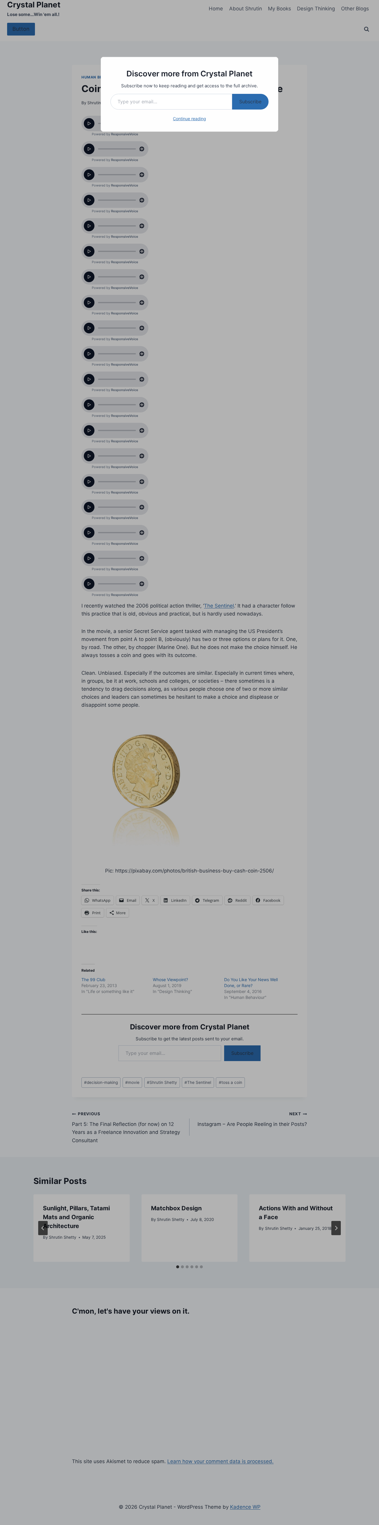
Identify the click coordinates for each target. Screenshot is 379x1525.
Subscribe (250, 102)
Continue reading (189, 118)
